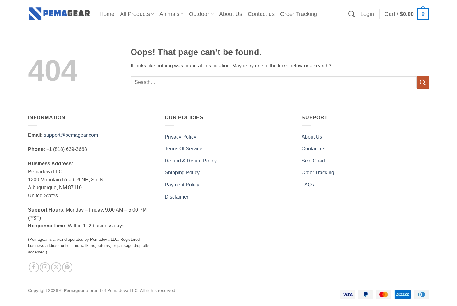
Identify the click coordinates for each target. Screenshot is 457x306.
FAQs (308, 184)
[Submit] (423, 82)
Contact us (261, 14)
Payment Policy (182, 184)
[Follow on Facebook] (34, 267)
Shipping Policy (182, 172)
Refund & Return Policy (191, 160)
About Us (230, 14)
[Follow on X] (56, 267)
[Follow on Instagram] (45, 267)
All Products (135, 14)
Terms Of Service (183, 148)
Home (106, 14)
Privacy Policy (180, 136)
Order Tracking (298, 14)
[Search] (351, 14)
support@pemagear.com (71, 135)
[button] (367, 14)
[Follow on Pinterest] (67, 267)
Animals (169, 14)
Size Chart (313, 160)
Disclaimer (176, 196)
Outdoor (199, 14)
